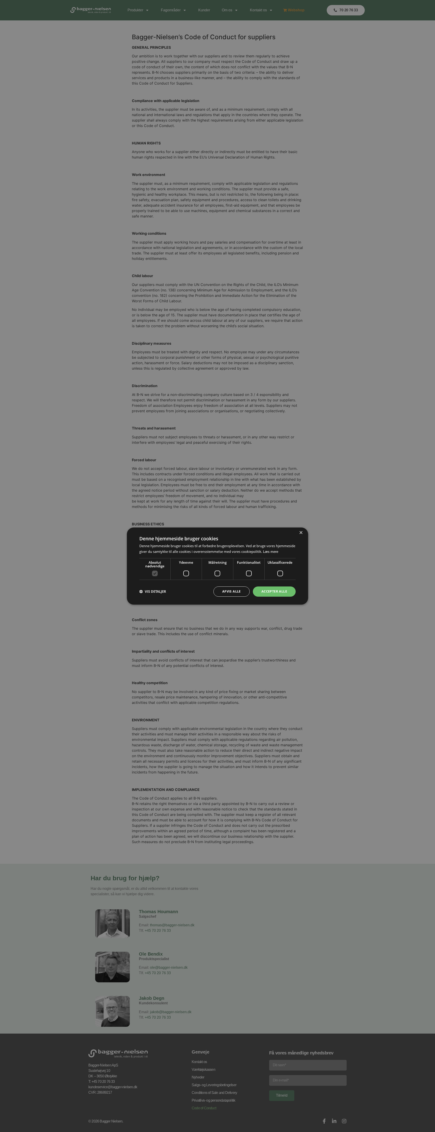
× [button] (300, 532)
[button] (152, 591)
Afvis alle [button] (231, 591)
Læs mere (270, 552)
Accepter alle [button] (274, 591)
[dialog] (217, 566)
